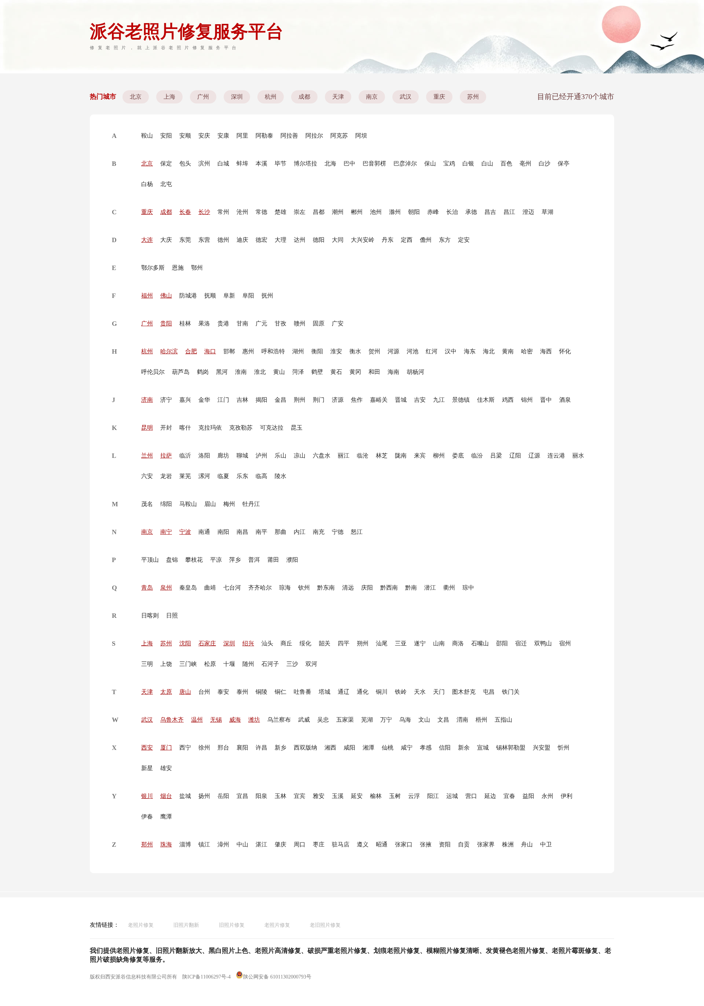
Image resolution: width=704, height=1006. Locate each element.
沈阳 (185, 643)
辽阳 (515, 455)
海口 (210, 351)
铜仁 (280, 692)
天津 (338, 97)
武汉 (405, 97)
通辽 (343, 692)
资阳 (445, 844)
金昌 (280, 400)
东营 (204, 240)
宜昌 (242, 796)
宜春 (509, 796)
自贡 (464, 844)
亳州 (525, 163)
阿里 (242, 135)
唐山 (185, 692)
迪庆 (242, 240)
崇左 (299, 212)
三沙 (292, 664)
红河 (431, 351)
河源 (393, 351)
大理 (280, 240)
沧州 (242, 212)
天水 (420, 692)
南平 (261, 532)
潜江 (430, 587)
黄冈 (355, 372)
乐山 (280, 455)
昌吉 (490, 212)
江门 (223, 400)
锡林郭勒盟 (510, 747)
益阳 (528, 796)
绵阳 (166, 504)
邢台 (223, 747)
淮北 (260, 372)
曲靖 (210, 587)
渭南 (462, 720)
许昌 (261, 747)
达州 (299, 240)
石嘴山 (480, 643)
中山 (242, 844)
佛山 (166, 295)
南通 (204, 532)
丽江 (343, 455)
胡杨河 (415, 372)
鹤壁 (317, 372)
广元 (261, 323)
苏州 (473, 97)
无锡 (216, 720)
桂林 (185, 323)
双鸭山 (543, 643)
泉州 (166, 587)
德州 (223, 240)
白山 (487, 163)
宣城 (483, 747)
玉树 (395, 796)
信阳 (445, 747)
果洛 (204, 323)
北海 (330, 163)
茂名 (147, 504)
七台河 (232, 587)
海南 (393, 372)
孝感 (426, 747)
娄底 (458, 455)
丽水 (578, 455)
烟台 (166, 796)
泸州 (261, 455)
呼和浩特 (273, 351)
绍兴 (248, 643)
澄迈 (528, 212)
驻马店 (340, 844)
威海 (235, 720)
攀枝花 (194, 560)
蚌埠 (242, 163)
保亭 (563, 163)
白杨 (147, 184)
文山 (424, 720)
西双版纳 (305, 747)
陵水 (280, 476)
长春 (185, 212)
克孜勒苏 (241, 427)
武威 (304, 720)
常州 (223, 212)
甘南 (242, 323)
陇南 (401, 455)
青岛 (147, 587)
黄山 (279, 372)
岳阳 (223, 796)
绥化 (305, 643)
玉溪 (338, 796)
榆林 (376, 796)
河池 (412, 351)
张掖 (426, 844)
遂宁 (420, 643)
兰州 (147, 455)
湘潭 (368, 747)
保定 (166, 163)
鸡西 (508, 400)
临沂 (185, 455)
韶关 (324, 643)
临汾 (477, 455)
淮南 (241, 372)
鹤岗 (203, 372)
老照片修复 (141, 925)
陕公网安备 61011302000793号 (277, 977)
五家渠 (345, 720)
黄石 (336, 372)
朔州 (362, 643)
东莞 (185, 240)
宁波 (185, 532)
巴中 (349, 163)
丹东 (387, 240)
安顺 (185, 135)
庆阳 (367, 587)
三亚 (401, 643)
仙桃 (387, 747)
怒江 (357, 532)
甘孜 (280, 323)
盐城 (185, 796)
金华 (204, 400)
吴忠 (323, 720)
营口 (471, 796)
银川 (147, 796)
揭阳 (261, 400)
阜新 (229, 295)
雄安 (166, 768)
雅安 (318, 796)
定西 (406, 240)
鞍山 (147, 135)
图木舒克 (464, 692)
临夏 (223, 476)
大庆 (166, 240)
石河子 (270, 664)
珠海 (166, 844)
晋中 (546, 400)
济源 (338, 400)
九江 (439, 400)
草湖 (547, 212)
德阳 (318, 240)
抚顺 (210, 295)
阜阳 (248, 295)
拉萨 (166, 455)
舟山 (527, 844)
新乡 (280, 747)
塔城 (324, 692)
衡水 (355, 351)
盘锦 (172, 560)
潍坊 (254, 720)
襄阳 (242, 747)
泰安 (223, 692)
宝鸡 (449, 163)
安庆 (204, 135)
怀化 (565, 351)
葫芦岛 (181, 372)
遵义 (362, 844)
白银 (468, 163)
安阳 (166, 135)
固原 (318, 323)
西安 (147, 747)
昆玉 (296, 427)
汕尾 (382, 643)
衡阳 (317, 351)
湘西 (330, 747)
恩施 (178, 268)
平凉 (216, 560)
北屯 (166, 184)
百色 (506, 163)
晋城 (401, 400)
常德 (261, 212)
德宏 (261, 240)
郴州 (357, 212)
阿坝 (361, 135)
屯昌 (489, 692)
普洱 (254, 560)
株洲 (508, 844)
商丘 (286, 643)
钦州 (304, 587)
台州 (204, 692)
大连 (147, 240)
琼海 (285, 587)
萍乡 (235, 560)
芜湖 (367, 720)
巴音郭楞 (374, 163)
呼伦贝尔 (153, 372)
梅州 (229, 504)
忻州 (563, 747)
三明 (147, 664)
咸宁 (406, 747)
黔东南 (326, 587)
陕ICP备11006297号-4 (206, 977)
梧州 (481, 720)
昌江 (509, 212)
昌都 (318, 212)
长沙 (204, 212)
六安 (147, 476)
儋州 (426, 240)
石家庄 (207, 643)
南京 (372, 97)
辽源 (534, 455)
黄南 (508, 351)
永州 (547, 796)
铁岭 (401, 692)
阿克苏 (339, 135)
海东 (470, 351)
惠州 (248, 351)
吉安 (420, 400)
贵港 (223, 323)
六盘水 (321, 455)
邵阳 (502, 643)
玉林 (280, 796)
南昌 (242, 532)
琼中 (468, 587)
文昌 (443, 720)
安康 (223, 135)
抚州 (267, 295)
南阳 (223, 532)
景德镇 (461, 400)
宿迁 (521, 643)
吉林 (242, 400)
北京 (136, 97)
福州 (147, 295)
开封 (166, 427)
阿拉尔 (314, 135)
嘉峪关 (379, 400)
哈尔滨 (169, 351)
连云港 (556, 455)
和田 (374, 372)
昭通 (382, 844)
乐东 (242, 476)
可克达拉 (271, 427)
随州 (248, 664)
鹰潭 (166, 816)
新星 (147, 768)
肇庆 (280, 844)
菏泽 (298, 372)
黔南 (411, 587)
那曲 (280, 532)
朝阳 (414, 212)
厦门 (166, 747)
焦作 (357, 400)
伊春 (147, 816)
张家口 (403, 844)
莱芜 (185, 476)
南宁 (166, 532)
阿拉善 (289, 135)
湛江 (261, 844)
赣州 (299, 323)
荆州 (299, 400)
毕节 (280, 163)
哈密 (527, 351)
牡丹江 (251, 504)
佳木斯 (486, 400)
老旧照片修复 (325, 925)
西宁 (185, 747)
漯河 (204, 476)
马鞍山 (188, 504)
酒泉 (565, 400)
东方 (445, 240)
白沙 (544, 163)
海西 (546, 351)
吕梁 (496, 455)
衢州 (449, 587)
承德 (471, 212)
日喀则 (150, 615)
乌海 (405, 720)
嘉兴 (185, 400)
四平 (343, 643)
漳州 (223, 844)
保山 (430, 163)
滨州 (204, 163)
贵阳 (166, 323)
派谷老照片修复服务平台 (186, 31)
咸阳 (349, 747)
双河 (311, 664)
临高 (261, 476)
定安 (464, 240)
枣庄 (318, 844)
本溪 (261, 163)
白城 (223, 163)
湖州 (298, 351)
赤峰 (433, 212)
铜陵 (261, 692)
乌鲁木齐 (172, 720)
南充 (318, 532)
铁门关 (511, 692)
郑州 (147, 844)
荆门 (318, 400)
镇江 (204, 844)
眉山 (210, 504)
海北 (489, 351)
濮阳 (292, 560)
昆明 (147, 427)
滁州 (395, 212)
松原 (210, 664)
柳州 (439, 455)
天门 (439, 692)
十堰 (229, 664)
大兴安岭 (362, 240)
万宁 (386, 720)
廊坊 (223, 455)
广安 (338, 323)
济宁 (166, 400)
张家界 (486, 844)
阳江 (433, 796)
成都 (304, 97)
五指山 (503, 720)
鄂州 (197, 268)
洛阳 (204, 455)
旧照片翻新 (186, 925)
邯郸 (229, 351)
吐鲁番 (302, 692)
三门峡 (188, 664)
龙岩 (166, 476)
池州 (376, 212)
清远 (348, 587)
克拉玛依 (210, 427)
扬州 (204, 796)
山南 (439, 643)
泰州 (242, 692)
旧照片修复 (232, 925)
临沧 (362, 455)
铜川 (382, 692)
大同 (338, 240)
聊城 (242, 455)
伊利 (566, 796)
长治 (452, 212)
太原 (166, 692)
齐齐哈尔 (260, 587)
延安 (357, 796)
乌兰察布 (279, 720)
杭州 (270, 97)
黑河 (222, 372)
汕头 (267, 643)
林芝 (382, 455)
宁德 (338, 532)
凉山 (299, 455)
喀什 (185, 427)
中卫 (546, 844)
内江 (299, 532)
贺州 (374, 351)
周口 (299, 844)
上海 (169, 97)
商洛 (458, 643)
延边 (490, 796)
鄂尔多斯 (153, 268)
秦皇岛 (188, 587)
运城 (452, 796)
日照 (172, 615)
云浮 (414, 796)
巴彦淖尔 (405, 163)
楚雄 (280, 212)
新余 (464, 747)
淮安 (336, 351)
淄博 (185, 844)
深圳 (237, 97)
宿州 (565, 643)
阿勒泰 (264, 135)
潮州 (338, 212)
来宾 (420, 455)
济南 (147, 400)
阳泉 (261, 796)
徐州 (204, 747)
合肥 (191, 351)
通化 (362, 692)
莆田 (273, 560)
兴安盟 (541, 747)
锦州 (527, 400)
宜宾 (299, 796)
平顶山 (150, 560)
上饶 (166, 664)
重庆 (439, 97)
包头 (185, 163)
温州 (197, 720)
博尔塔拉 (305, 163)
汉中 (450, 351)
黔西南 (389, 587)
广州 (203, 97)
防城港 (188, 295)
